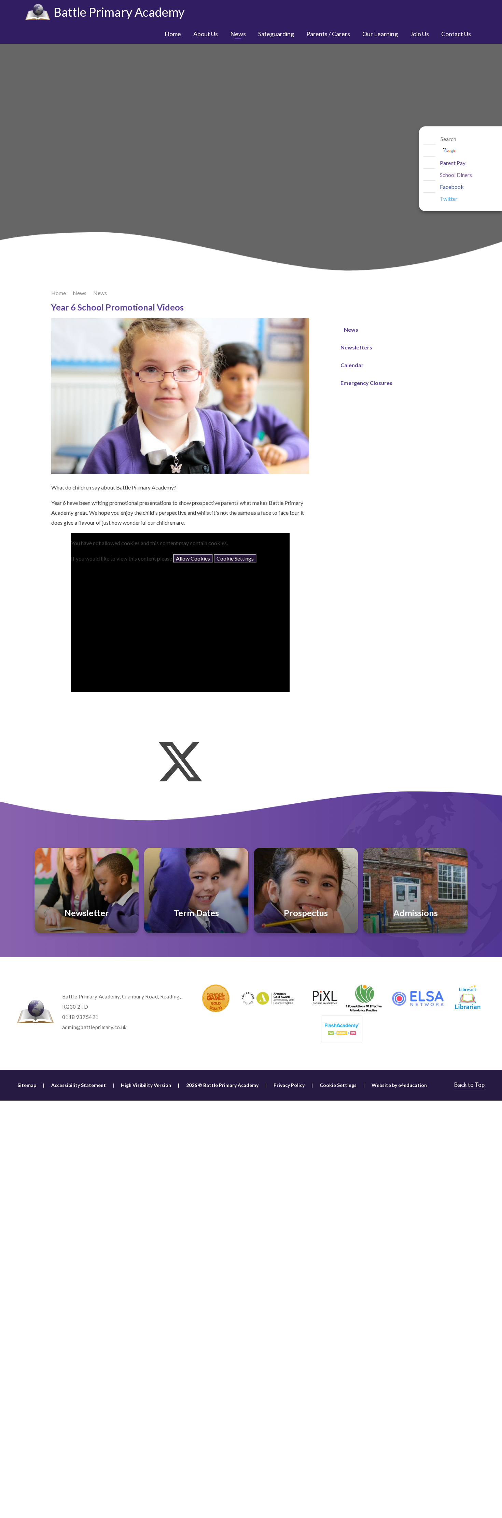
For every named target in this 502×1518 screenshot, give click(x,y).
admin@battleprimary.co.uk (94, 1027)
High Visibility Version (146, 1085)
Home (58, 293)
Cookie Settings (235, 558)
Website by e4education (399, 1085)
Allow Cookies (193, 558)
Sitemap (26, 1085)
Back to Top (469, 1084)
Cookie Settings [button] (338, 1085)
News (79, 293)
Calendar (352, 365)
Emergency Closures (366, 383)
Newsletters (356, 347)
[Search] (429, 139)
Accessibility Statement (78, 1085)
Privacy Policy (289, 1085)
